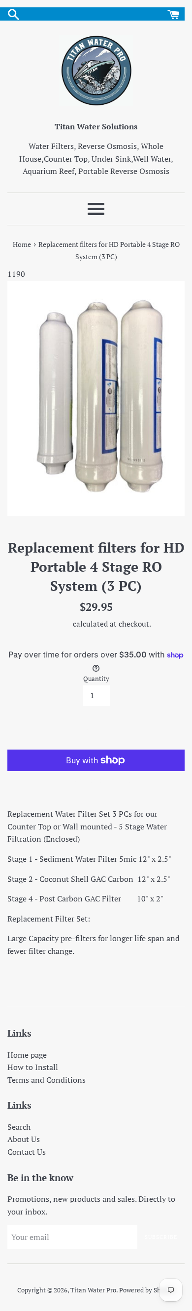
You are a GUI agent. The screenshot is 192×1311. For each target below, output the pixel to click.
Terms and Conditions (46, 1079)
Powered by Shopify (147, 1290)
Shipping (56, 624)
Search (19, 1126)
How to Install (32, 1067)
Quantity (96, 679)
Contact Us (26, 1151)
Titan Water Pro (93, 1290)
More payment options (96, 780)
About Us (23, 1139)
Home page (27, 1054)
